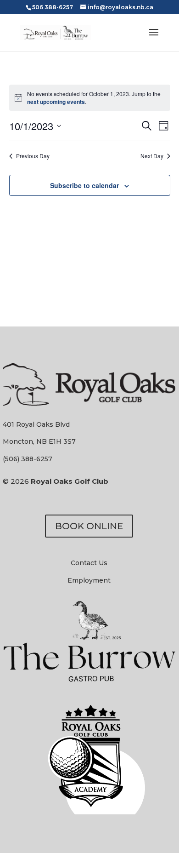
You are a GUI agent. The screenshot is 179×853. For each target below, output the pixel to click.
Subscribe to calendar (84, 185)
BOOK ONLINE (89, 526)
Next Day (151, 156)
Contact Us (89, 563)
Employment (89, 580)
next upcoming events (56, 101)
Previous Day (33, 156)
